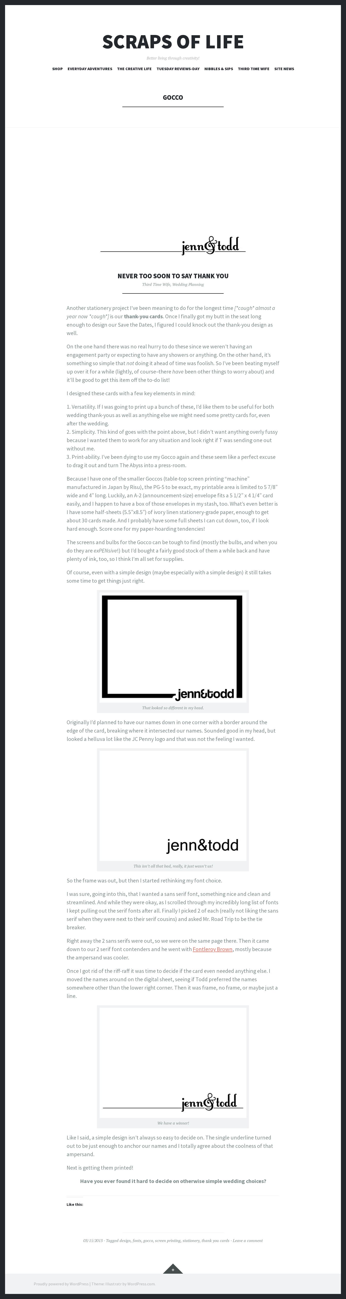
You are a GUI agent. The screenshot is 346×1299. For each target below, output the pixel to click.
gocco (148, 1240)
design (125, 1240)
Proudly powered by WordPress (61, 1283)
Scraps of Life (173, 41)
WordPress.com (141, 1283)
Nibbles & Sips (218, 68)
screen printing (168, 1240)
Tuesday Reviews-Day (178, 68)
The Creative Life (134, 68)
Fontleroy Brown (213, 949)
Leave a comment (248, 1240)
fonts (137, 1240)
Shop (57, 68)
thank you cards (215, 1240)
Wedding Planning (188, 284)
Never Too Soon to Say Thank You (173, 276)
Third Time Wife (254, 68)
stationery (191, 1240)
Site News (284, 68)
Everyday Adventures (90, 68)
